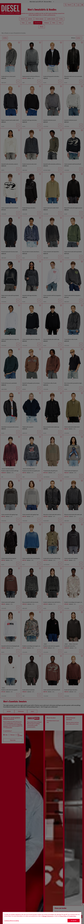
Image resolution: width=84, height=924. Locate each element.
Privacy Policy (63, 916)
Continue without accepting (11, 920)
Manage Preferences (47, 916)
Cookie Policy (72, 916)
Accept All (73, 920)
